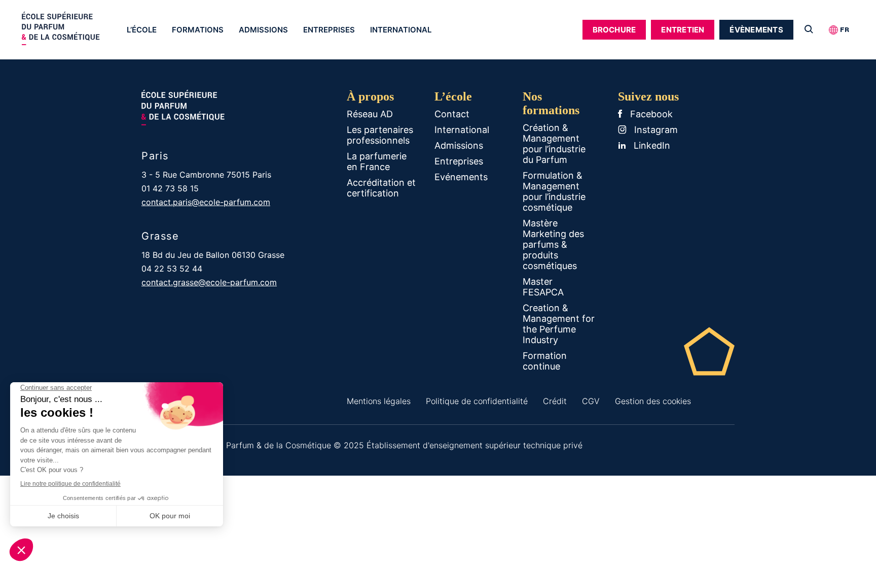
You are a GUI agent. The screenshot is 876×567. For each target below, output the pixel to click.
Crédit (555, 401)
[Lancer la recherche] (809, 30)
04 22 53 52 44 (171, 268)
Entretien (682, 30)
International (400, 30)
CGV (591, 401)
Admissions (263, 30)
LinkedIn (650, 145)
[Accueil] (70, 31)
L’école (142, 30)
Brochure (614, 30)
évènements (756, 30)
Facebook (650, 114)
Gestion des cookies (653, 401)
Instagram (655, 129)
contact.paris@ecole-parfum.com (205, 202)
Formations (198, 30)
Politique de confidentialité (477, 401)
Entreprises (329, 30)
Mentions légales (379, 401)
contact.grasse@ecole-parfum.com (209, 282)
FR (844, 30)
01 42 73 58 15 (170, 188)
